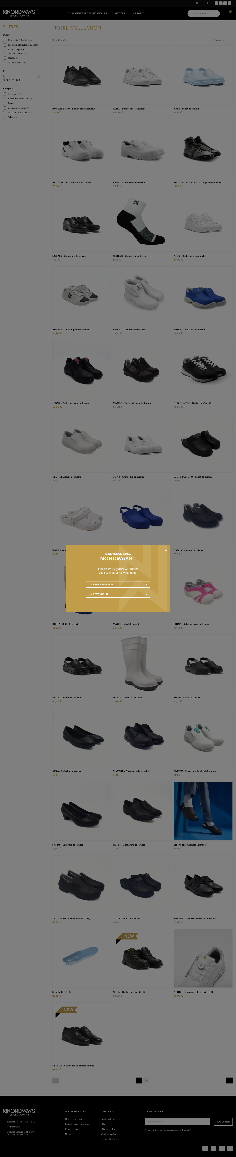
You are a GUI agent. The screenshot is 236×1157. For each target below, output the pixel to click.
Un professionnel (101, 584)
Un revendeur (98, 594)
